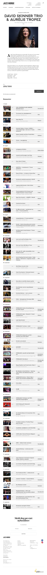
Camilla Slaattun (5, 557)
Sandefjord (40, 162)
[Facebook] (42, 540)
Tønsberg (40, 156)
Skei (38, 473)
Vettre (39, 186)
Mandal (39, 198)
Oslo (39, 114)
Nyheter (5, 7)
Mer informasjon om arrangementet (9, 94)
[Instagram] (42, 543)
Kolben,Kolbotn (41, 150)
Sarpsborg (40, 342)
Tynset (39, 129)
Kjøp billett (39, 91)
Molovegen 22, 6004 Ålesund (40, 379)
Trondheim (40, 422)
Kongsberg (40, 267)
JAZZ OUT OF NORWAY (36, 7)
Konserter (11, 7)
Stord (39, 366)
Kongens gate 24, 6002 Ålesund (40, 310)
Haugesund (40, 225)
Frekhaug (39, 135)
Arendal (39, 449)
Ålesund (39, 120)
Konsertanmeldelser (19, 7)
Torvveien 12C (41, 108)
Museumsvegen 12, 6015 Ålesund (41, 400)
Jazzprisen (39, 2)
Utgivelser (28, 7)
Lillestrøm (40, 458)
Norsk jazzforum (29, 2)
